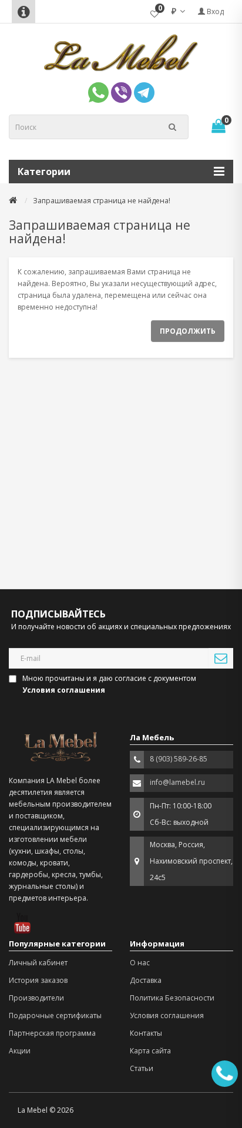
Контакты (146, 1033)
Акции (20, 1051)
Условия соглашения (167, 1015)
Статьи (141, 1068)
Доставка (146, 980)
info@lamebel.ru (177, 782)
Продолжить (188, 331)
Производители (36, 998)
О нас (140, 963)
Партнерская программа (52, 1033)
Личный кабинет (38, 963)
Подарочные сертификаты (55, 1015)
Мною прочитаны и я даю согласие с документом (109, 684)
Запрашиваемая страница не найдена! (101, 201)
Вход (214, 11)
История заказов (38, 980)
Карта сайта (150, 1051)
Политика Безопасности (172, 998)
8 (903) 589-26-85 (178, 759)
